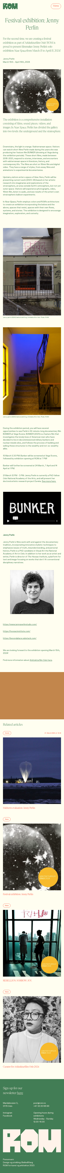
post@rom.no (39, 1103)
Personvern (8, 1159)
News (7, 819)
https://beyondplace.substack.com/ (19, 638)
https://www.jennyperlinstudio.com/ (20, 624)
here (20, 1093)
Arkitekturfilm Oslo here (41, 660)
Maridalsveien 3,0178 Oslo (10, 1104)
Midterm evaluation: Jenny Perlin (19, 808)
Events (7, 733)
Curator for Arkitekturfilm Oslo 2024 (21, 1066)
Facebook (7, 1115)
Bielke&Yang (27, 1162)
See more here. (49, 481)
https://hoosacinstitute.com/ (16, 631)
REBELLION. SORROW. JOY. (17, 980)
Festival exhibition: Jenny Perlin (18, 894)
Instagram (7, 1112)
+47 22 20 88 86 (41, 1106)
